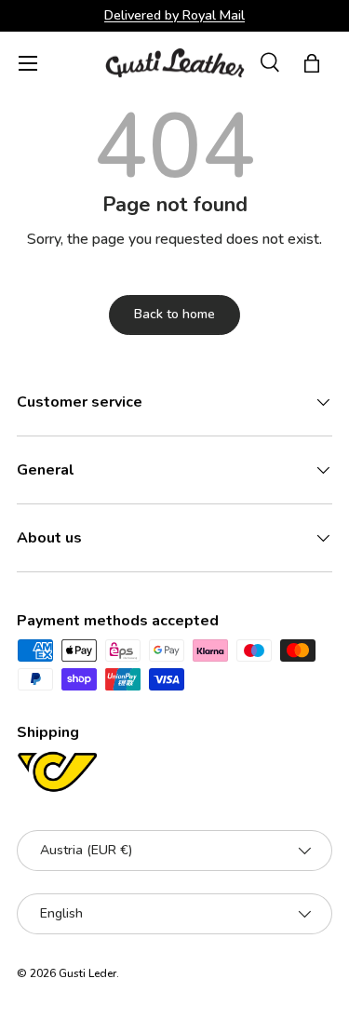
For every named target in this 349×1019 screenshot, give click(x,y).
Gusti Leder (87, 973)
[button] (311, 63)
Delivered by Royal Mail (174, 15)
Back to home (174, 314)
